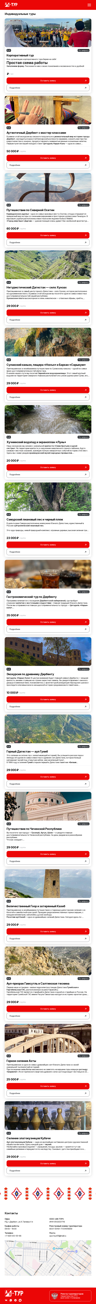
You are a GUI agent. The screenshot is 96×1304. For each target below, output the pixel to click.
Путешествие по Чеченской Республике (34, 829)
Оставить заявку (48, 80)
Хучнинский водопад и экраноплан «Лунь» (36, 442)
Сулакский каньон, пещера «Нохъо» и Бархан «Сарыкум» (46, 364)
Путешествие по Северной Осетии (30, 210)
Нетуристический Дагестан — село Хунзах (37, 287)
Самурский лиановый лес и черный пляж (35, 519)
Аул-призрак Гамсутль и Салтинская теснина (38, 983)
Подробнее (14, 88)
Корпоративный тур (20, 55)
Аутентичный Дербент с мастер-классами (36, 132)
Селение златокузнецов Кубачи (29, 1138)
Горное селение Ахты (21, 1061)
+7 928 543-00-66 (13, 1236)
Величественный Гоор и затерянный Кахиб (36, 906)
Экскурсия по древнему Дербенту (30, 674)
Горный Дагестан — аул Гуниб (27, 751)
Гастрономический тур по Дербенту (32, 597)
